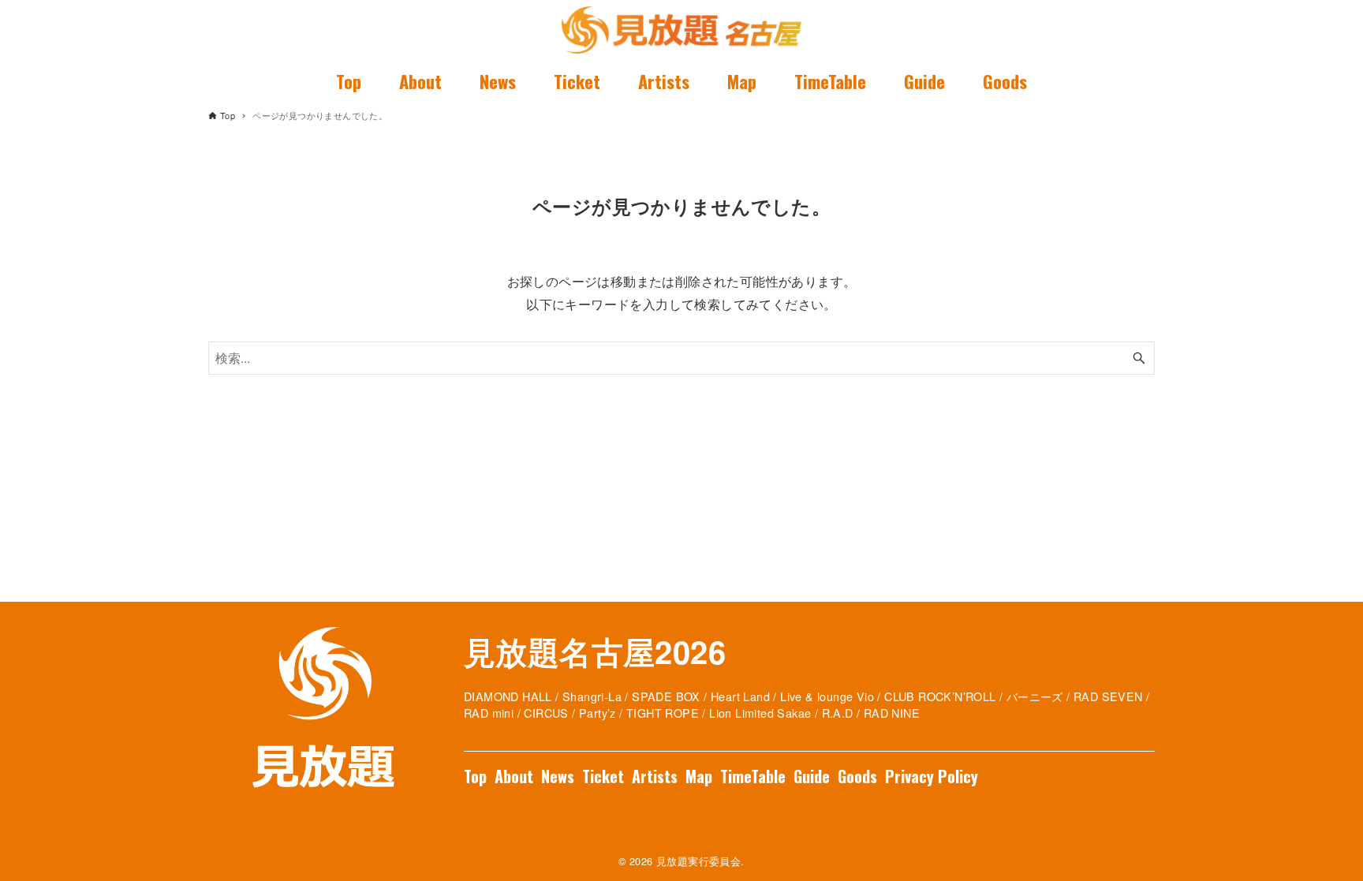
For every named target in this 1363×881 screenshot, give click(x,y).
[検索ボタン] (1139, 358)
